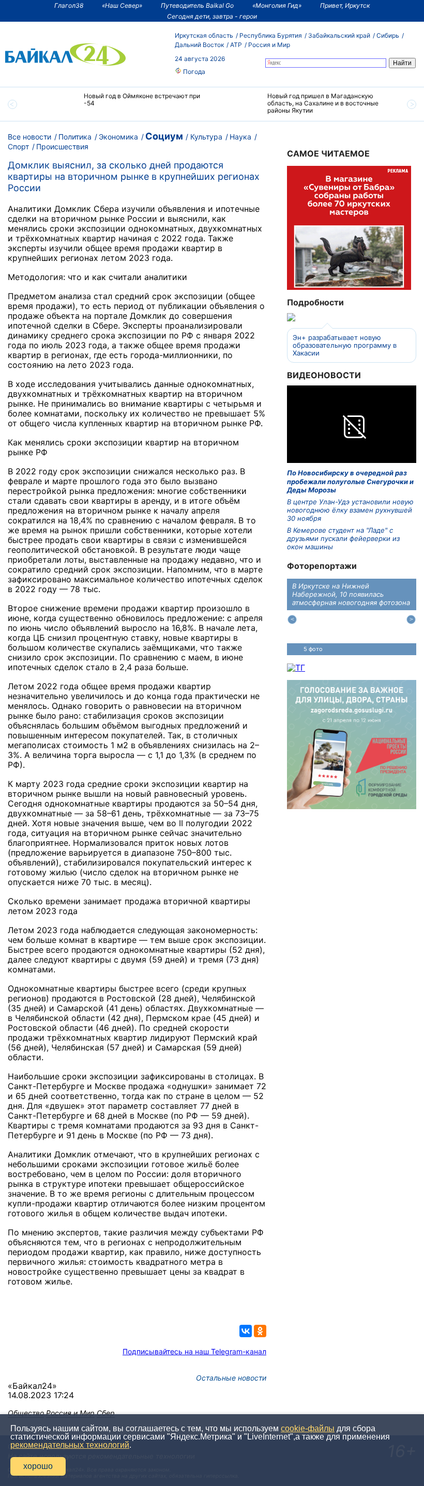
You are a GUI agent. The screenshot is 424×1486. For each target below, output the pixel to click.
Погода (193, 71)
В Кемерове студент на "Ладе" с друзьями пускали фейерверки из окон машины (343, 538)
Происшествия (62, 146)
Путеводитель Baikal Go (197, 5)
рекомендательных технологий (69, 1445)
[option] (120, 104)
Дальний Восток (199, 45)
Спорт (18, 146)
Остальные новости (231, 1377)
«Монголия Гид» (276, 5)
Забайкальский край (339, 35)
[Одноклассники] (260, 1331)
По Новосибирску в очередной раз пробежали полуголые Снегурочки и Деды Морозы (350, 481)
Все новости (29, 136)
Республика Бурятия (270, 35)
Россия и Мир (269, 45)
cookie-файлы (308, 1428)
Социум (164, 136)
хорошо (38, 1466)
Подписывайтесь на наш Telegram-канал (194, 1351)
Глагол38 (68, 5)
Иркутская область (204, 35)
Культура (206, 136)
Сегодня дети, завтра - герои (212, 16)
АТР (236, 45)
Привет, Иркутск (345, 5)
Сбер (106, 1412)
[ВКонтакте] (245, 1331)
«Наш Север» (122, 5)
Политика (75, 136)
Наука (240, 136)
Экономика (118, 136)
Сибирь (387, 35)
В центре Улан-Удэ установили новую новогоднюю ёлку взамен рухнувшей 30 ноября (350, 510)
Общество (26, 1412)
